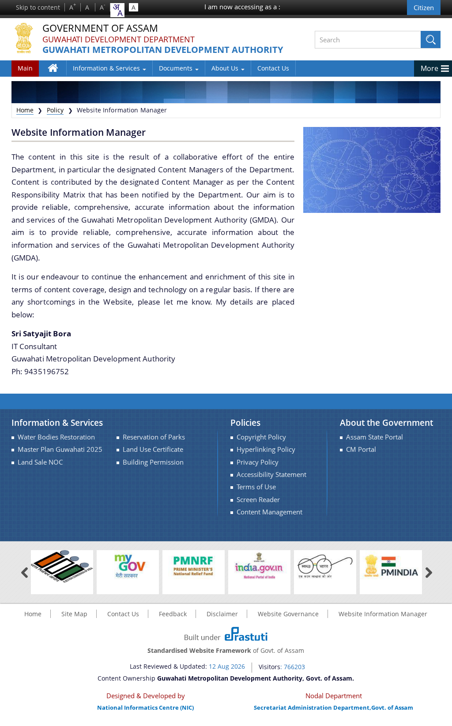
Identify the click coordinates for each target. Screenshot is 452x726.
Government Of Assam (100, 28)
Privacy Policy (258, 462)
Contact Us (273, 68)
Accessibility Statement (271, 474)
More (429, 68)
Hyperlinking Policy (266, 449)
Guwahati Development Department (118, 39)
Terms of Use (256, 486)
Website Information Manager (383, 614)
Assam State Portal (374, 437)
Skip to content (38, 7)
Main (25, 68)
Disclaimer (222, 614)
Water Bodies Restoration (56, 437)
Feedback (173, 614)
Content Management (269, 512)
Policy (55, 110)
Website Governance (288, 614)
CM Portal (361, 449)
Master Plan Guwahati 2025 (60, 449)
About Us (225, 68)
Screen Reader (258, 499)
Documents (176, 68)
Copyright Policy (261, 437)
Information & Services (107, 68)
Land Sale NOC (40, 462)
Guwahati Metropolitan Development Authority (162, 50)
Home (57, 74)
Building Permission (153, 462)
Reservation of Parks (154, 437)
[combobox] (117, 10)
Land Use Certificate (153, 449)
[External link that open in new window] (62, 566)
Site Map (74, 614)
